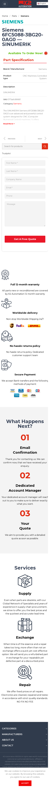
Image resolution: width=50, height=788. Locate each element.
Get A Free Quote (25, 239)
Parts (14, 16)
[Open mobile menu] (5, 4)
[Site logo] (25, 4)
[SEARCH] (45, 146)
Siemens (25, 16)
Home (5, 16)
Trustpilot (6, 153)
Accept (25, 783)
